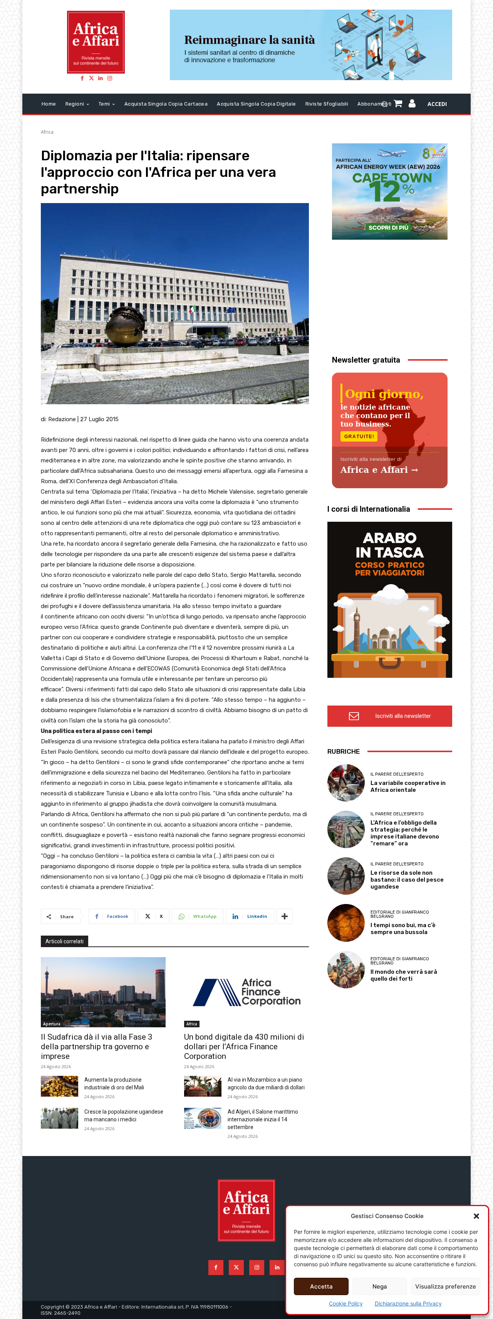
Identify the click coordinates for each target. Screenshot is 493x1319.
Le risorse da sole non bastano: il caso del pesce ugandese (407, 879)
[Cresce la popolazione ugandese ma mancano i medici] (59, 1118)
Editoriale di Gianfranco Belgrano (400, 914)
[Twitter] (91, 78)
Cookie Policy (346, 1303)
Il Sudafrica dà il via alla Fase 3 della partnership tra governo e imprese (97, 1046)
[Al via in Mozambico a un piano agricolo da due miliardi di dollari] (202, 1086)
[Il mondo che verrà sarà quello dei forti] (346, 969)
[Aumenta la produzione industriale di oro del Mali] (59, 1086)
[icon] (412, 104)
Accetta (321, 1286)
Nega (379, 1286)
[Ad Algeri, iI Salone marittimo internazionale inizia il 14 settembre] (202, 1118)
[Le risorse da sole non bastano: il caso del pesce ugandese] (346, 876)
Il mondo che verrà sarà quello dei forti (404, 975)
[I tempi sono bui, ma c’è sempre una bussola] (346, 922)
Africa (47, 132)
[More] (285, 916)
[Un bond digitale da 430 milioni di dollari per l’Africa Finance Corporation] (246, 992)
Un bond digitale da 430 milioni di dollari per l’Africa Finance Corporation (244, 1046)
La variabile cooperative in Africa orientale (408, 786)
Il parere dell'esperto (397, 774)
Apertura (51, 1024)
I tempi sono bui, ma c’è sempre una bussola (403, 929)
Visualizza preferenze (445, 1286)
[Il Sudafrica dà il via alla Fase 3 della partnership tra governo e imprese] (103, 992)
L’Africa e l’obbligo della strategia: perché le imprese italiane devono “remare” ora (405, 833)
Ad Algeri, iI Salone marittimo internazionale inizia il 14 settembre (263, 1119)
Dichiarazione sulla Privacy (408, 1303)
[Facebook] (82, 78)
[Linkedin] (100, 78)
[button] (476, 1216)
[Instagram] (109, 78)
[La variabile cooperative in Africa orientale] (346, 782)
